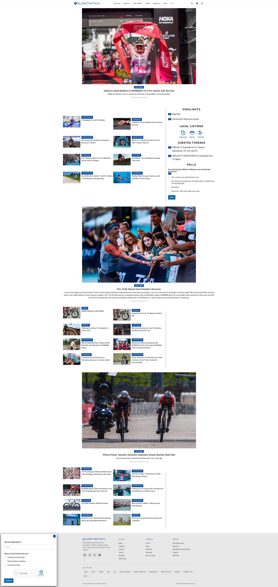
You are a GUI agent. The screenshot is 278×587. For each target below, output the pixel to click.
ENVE (108, 571)
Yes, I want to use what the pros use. (185, 177)
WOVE (85, 576)
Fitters (200, 137)
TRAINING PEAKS (188, 571)
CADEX (86, 571)
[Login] (197, 3)
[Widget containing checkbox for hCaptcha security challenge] (28, 573)
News (84, 308)
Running (86, 155)
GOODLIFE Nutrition (140, 571)
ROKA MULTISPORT (166, 571)
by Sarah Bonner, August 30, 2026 (139, 97)
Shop (165, 3)
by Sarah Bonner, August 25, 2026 (139, 301)
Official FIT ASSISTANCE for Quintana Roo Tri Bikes (192, 157)
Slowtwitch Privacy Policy (181, 549)
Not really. (175, 187)
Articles (117, 3)
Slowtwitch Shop (13, 565)
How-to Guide (150, 555)
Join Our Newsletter (13, 542)
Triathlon (87, 117)
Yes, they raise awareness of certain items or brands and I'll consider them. (192, 182)
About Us (176, 546)
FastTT (93, 571)
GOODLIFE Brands (125, 571)
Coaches (183, 137)
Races (192, 137)
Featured (139, 87)
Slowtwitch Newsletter (16, 557)
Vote (172, 197)
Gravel (136, 310)
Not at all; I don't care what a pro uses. (185, 191)
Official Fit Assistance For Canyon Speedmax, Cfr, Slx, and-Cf (188, 149)
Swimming (137, 173)
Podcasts (156, 3)
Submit (9, 581)
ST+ (172, 3)
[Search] (192, 3)
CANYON (101, 571)
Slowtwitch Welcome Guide (185, 119)
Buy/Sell (127, 3)
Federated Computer (188, 583)
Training (137, 119)
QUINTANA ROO (153, 571)
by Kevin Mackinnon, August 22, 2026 (139, 461)
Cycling (136, 155)
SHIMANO (177, 571)
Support (175, 552)
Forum (147, 3)
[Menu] (202, 3)
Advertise (176, 555)
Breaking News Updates (16, 561)
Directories (137, 3)
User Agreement (178, 543)
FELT (115, 571)
